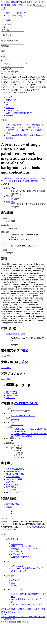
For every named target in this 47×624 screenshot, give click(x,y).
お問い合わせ (17, 554)
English (9, 20)
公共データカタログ (22, 92)
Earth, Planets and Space (16, 334)
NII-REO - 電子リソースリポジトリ (26, 604)
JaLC (6, 77)
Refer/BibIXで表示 (14, 479)
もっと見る (6, 356)
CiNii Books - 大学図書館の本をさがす (28, 568)
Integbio (23, 87)
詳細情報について (26, 403)
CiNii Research (17, 566)
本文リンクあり (11, 71)
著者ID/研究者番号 (9, 40)
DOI (3, 56)
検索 (3, 8)
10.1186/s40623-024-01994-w (23, 415)
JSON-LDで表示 (13, 492)
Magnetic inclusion (13, 395)
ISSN (3, 51)
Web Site (38, 178)
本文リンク (6, 69)
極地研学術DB (31, 90)
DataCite (34, 77)
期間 (3, 61)
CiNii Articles (28, 82)
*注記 (24, 350)
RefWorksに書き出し (15, 469)
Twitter (14, 585)
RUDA (42, 79)
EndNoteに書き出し (14, 471)
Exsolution (10, 398)
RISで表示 (10, 482)
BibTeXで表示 (12, 484)
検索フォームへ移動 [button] (26, 5)
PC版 (3, 534)
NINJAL (16, 82)
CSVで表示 (11, 490)
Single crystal (11, 393)
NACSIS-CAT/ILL (17, 85)
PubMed (33, 87)
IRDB (14, 77)
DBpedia (32, 85)
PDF (32, 178)
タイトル (5, 30)
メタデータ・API (18, 571)
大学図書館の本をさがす (17, 15)
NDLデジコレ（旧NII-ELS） (23, 79)
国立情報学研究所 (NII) (21, 557)
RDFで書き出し (13, 477)
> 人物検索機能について (21, 113)
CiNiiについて (17, 544)
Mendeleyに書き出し (15, 474)
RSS (13, 583)
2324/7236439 (17, 425)
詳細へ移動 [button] (11, 5)
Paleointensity (11, 391)
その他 (9, 507)
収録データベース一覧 (21, 546)
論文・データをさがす (16, 13)
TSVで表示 (11, 487)
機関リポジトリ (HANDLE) (17, 178)
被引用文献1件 (18, 181)
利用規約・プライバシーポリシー (26, 549)
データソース (7, 74)
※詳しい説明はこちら (35, 527)
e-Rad (14, 87)
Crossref (23, 77)
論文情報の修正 (13, 504)
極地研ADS (16, 90)
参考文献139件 (31, 181)
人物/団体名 (6, 35)
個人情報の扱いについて (22, 551)
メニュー (39, 5)
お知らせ (15, 580)
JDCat (7, 82)
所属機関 (5, 46)
